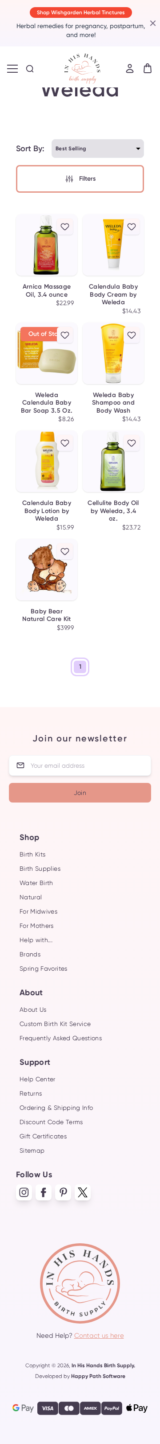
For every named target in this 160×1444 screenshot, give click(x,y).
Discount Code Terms (51, 1121)
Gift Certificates (43, 1136)
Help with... (36, 939)
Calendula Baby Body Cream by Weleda (113, 294)
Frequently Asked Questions (61, 1038)
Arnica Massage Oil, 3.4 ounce (47, 290)
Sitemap (32, 1150)
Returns (31, 1093)
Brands (30, 954)
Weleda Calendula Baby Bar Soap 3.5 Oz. (47, 402)
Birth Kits (33, 854)
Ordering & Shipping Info (56, 1107)
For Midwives (38, 911)
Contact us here (99, 1336)
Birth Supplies (40, 868)
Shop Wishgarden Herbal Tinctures (81, 12)
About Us (33, 1009)
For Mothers (37, 925)
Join (80, 792)
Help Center (38, 1079)
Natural (31, 897)
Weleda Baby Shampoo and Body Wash (113, 402)
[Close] (152, 23)
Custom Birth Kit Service (55, 1023)
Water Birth (36, 882)
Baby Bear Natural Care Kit (46, 615)
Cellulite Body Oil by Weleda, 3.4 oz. (113, 510)
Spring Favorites (44, 968)
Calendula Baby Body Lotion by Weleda (46, 510)
